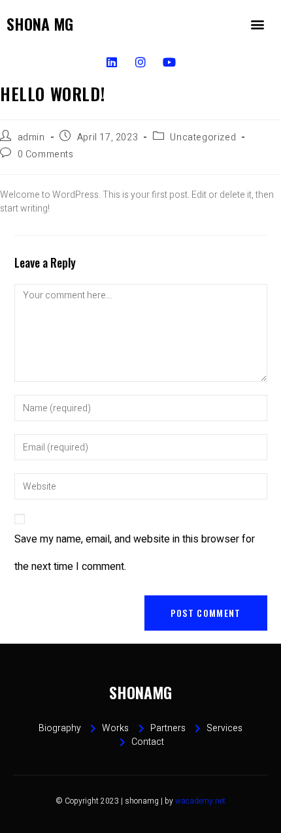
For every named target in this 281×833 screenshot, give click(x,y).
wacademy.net (200, 801)
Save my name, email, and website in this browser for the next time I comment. (134, 552)
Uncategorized (203, 137)
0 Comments (46, 154)
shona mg (40, 23)
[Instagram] (140, 62)
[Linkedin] (111, 62)
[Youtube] (170, 62)
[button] (257, 24)
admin (31, 137)
